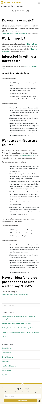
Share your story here (27, 155)
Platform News (7, 371)
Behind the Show (31, 44)
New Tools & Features (9, 366)
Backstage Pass (12, 2)
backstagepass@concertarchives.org (14, 33)
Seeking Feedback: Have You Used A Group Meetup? (18, 328)
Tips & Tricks (6, 375)
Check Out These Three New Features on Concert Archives (20, 332)
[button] (22, 388)
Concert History (7, 348)
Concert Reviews (7, 357)
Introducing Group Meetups (10, 337)
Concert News (6, 353)
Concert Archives (17, 6)
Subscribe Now (22, 400)
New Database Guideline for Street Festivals (16, 324)
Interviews (5, 362)
